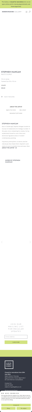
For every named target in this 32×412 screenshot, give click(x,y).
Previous (1, 242)
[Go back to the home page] (11, 12)
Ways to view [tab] (11, 110)
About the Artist (8, 148)
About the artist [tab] (16, 107)
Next (30, 242)
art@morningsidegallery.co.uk (13, 387)
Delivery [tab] (23, 110)
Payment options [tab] (16, 113)
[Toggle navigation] (26, 11)
